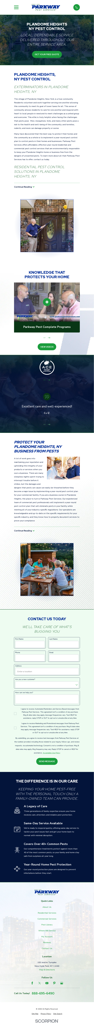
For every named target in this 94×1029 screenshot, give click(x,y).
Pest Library (47, 924)
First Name (19, 639)
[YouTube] (46, 983)
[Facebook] (32, 983)
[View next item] (49, 338)
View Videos (47, 347)
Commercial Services (47, 918)
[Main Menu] (16, 7)
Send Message (47, 761)
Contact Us (47, 948)
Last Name (53, 639)
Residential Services (47, 912)
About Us (47, 907)
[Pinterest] (54, 983)
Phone (17, 653)
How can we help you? (24, 693)
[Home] (46, 7)
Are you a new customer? (25, 679)
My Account (47, 936)
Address (18, 666)
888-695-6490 (43, 993)
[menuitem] (35, 1013)
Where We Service (47, 930)
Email (51, 653)
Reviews (47, 942)
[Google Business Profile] (61, 983)
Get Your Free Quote (47, 54)
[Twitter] (39, 983)
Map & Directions (47, 969)
